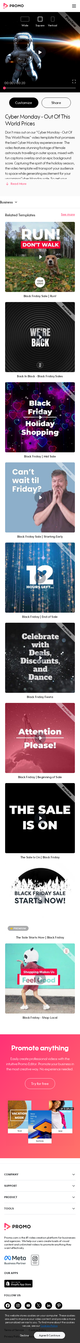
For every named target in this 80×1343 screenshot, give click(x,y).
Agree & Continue (49, 1335)
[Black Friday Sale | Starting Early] (40, 497)
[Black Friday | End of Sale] (40, 578)
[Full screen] (74, 81)
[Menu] (74, 6)
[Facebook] (15, 1260)
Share (56, 103)
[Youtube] (28, 1306)
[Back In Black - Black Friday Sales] (40, 337)
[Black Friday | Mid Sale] (40, 417)
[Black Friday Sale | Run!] (40, 257)
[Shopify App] (40, 1283)
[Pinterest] (58, 1306)
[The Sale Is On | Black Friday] (40, 818)
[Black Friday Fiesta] (40, 658)
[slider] (4, 88)
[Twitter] (38, 1306)
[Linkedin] (48, 1306)
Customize (23, 103)
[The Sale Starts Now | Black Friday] (40, 898)
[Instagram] (35, 1260)
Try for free (40, 1083)
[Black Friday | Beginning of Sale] (40, 738)
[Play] (40, 52)
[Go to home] (14, 6)
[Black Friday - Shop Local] (40, 978)
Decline (24, 1335)
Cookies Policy (49, 1325)
